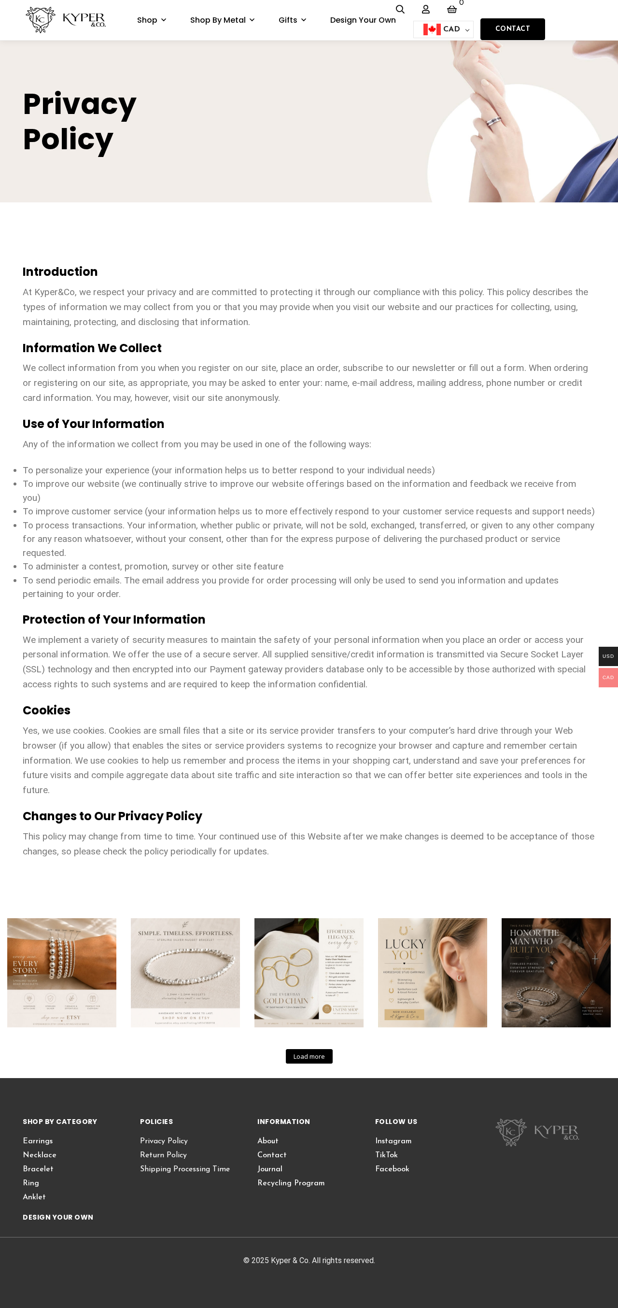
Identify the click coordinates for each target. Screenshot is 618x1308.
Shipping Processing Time (185, 1169)
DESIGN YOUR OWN (58, 1217)
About (268, 1141)
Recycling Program (291, 1183)
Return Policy (163, 1155)
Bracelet (38, 1169)
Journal (269, 1169)
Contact (513, 29)
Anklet (34, 1197)
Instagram (393, 1141)
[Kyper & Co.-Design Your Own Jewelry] (72, 20)
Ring (31, 1183)
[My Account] (426, 9)
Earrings (38, 1141)
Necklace (39, 1155)
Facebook (392, 1169)
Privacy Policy (164, 1141)
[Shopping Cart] (452, 9)
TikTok (386, 1155)
